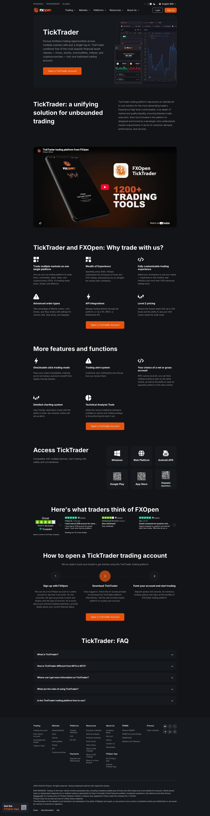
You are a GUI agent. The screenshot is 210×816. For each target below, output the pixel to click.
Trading (69, 10)
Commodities (57, 741)
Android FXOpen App (111, 765)
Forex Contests (153, 730)
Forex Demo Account (38, 735)
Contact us (110, 744)
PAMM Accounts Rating (131, 734)
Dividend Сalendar (93, 738)
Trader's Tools (38, 746)
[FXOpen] (42, 10)
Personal (38, 4)
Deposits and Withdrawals (75, 759)
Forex (54, 734)
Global (66, 4)
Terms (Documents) (47, 810)
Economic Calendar (93, 730)
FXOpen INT (38, 796)
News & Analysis (92, 734)
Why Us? (109, 736)
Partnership (53, 4)
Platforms (99, 10)
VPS (71, 736)
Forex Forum (91, 741)
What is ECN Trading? (91, 750)
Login (157, 10)
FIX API (73, 740)
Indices (55, 738)
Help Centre (91, 745)
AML (58, 810)
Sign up (170, 10)
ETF (53, 749)
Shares (54, 745)
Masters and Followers (131, 741)
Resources (115, 10)
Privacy (35, 810)
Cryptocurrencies (59, 752)
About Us (132, 10)
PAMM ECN (127, 738)
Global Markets (58, 730)
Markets (83, 10)
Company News (110, 731)
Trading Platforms (73, 731)
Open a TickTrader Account (62, 71)
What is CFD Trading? (91, 756)
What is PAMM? (128, 730)
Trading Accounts (40, 730)
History (109, 740)
